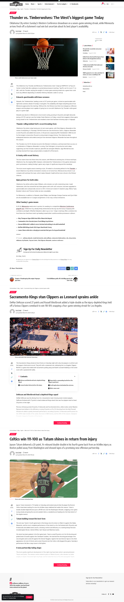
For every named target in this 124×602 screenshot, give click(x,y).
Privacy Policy (64, 259)
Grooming (85, 53)
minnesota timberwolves (59, 238)
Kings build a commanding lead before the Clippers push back (60, 381)
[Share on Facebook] (98, 32)
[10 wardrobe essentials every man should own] (110, 51)
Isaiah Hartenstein (38, 238)
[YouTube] (113, 594)
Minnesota (25, 206)
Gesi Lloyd (18, 31)
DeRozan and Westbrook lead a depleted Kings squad (31, 381)
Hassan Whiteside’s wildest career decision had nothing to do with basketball (41, 224)
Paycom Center (33, 240)
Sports (13, 12)
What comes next (54, 388)
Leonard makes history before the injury (31, 385)
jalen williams (47, 238)
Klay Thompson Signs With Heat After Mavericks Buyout (35, 218)
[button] (29, 597)
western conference (57, 240)
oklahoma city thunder (22, 240)
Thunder (72, 168)
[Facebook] (108, 594)
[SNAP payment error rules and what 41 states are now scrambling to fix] (110, 75)
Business (85, 77)
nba (67, 238)
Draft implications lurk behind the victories (61, 385)
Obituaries (85, 61)
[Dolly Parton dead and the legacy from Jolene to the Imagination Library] (110, 59)
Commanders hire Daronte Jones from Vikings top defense (35, 221)
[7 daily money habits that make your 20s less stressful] (110, 67)
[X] (111, 594)
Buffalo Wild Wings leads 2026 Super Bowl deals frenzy (35, 227)
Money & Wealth (87, 69)
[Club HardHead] (16, 4)
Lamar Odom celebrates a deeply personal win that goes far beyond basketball (41, 230)
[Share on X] (101, 32)
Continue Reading (62, 423)
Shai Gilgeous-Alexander (45, 240)
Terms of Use (12, 598)
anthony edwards (27, 238)
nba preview (72, 238)
